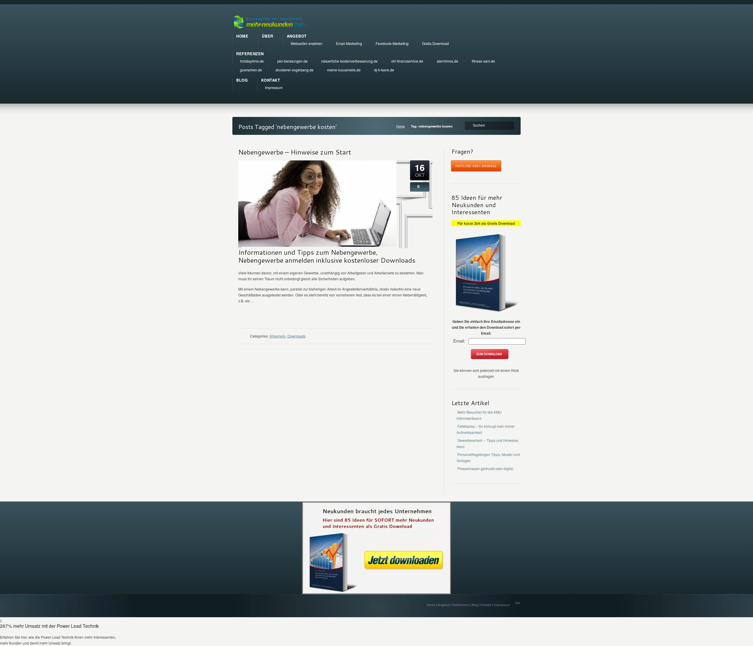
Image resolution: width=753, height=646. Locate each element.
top (517, 602)
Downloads (296, 335)
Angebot (443, 604)
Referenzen (460, 604)
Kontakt (485, 604)
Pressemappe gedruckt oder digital (485, 468)
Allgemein (277, 335)
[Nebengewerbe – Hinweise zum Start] (317, 245)
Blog (475, 604)
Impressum (502, 604)
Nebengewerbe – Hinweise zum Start (294, 152)
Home (400, 126)
